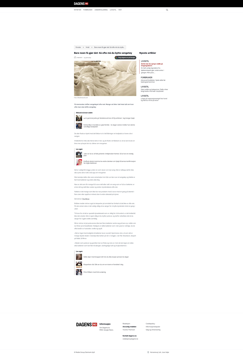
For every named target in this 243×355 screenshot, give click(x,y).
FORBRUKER (87, 10)
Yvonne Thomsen (129, 330)
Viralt (87, 47)
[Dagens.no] (121, 4)
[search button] (167, 10)
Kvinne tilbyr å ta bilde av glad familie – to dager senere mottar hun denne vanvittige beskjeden (109, 126)
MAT (120, 10)
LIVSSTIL (113, 10)
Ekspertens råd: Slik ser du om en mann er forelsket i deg (103, 264)
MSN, (101, 330)
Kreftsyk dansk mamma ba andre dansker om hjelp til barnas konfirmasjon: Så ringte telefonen (110, 162)
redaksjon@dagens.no (130, 339)
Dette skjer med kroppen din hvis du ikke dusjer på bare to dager (106, 257)
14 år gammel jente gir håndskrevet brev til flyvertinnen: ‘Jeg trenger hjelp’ (109, 118)
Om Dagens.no (104, 328)
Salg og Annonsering (153, 330)
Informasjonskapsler (153, 327)
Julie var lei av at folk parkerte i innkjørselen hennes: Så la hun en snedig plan (108, 154)
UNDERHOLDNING (101, 10)
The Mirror (85, 199)
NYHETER (77, 10)
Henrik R (79, 57)
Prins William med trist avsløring (95, 272)
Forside (78, 47)
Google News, (109, 330)
